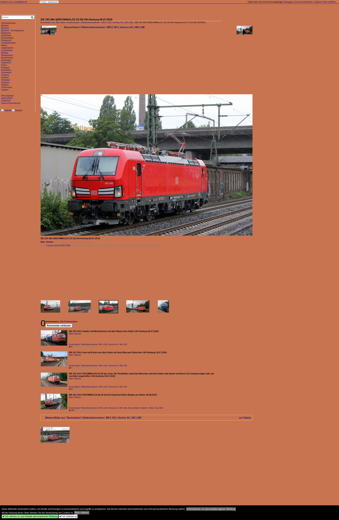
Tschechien (6, 87)
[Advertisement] (146, 63)
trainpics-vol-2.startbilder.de (14, 2)
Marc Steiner (47, 242)
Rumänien (6, 70)
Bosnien (5, 28)
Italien (4, 45)
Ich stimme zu (68, 516)
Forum (43, 2)
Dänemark (6, 35)
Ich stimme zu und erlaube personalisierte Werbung (30, 516)
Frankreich (6, 40)
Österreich (6, 62)
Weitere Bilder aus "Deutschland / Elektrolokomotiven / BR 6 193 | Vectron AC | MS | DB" (93, 417)
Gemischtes (7, 98)
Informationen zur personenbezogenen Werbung (211, 509)
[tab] (146, 417)
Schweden (6, 72)
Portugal (5, 67)
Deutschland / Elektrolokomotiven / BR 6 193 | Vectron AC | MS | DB (104, 27)
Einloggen (288, 2)
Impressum (53, 2)
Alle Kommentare (69, 321)
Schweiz (5, 75)
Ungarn (4, 90)
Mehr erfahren (82, 512)
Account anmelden (304, 2)
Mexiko (4, 53)
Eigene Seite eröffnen (325, 2)
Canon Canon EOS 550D (58, 245)
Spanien (5, 82)
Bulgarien (6, 33)
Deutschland (73, 22)
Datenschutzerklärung (10, 103)
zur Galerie (245, 417)
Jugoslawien (7, 48)
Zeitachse (6, 100)
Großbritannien (8, 43)
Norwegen (6, 60)
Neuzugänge (7, 95)
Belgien (5, 25)
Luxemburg (6, 50)
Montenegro (7, 55)
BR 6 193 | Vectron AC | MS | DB (117, 22)
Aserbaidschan (8, 23)
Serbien (5, 77)
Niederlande (7, 57)
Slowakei (5, 80)
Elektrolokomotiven (90, 22)
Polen (4, 65)
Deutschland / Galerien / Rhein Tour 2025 (145, 408)
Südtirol (5, 85)
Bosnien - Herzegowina (12, 30)
